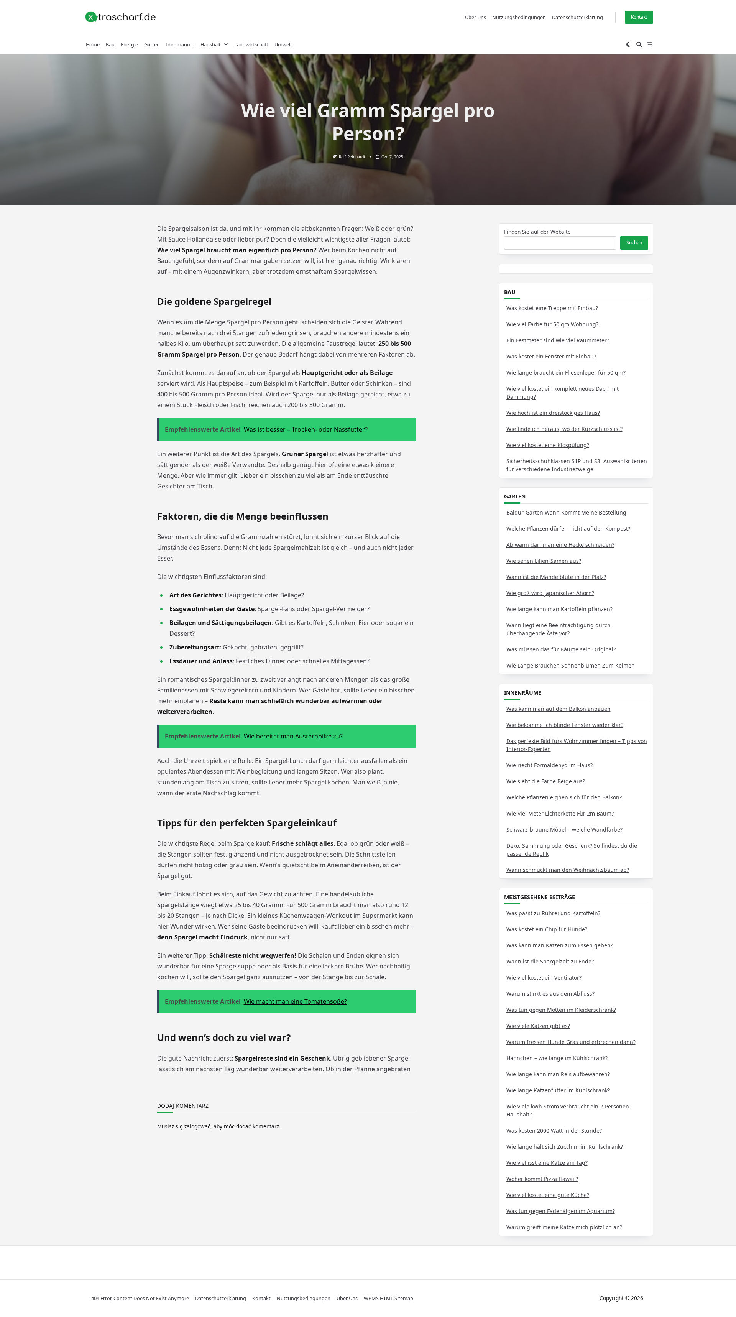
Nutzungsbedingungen (519, 17)
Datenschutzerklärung (577, 17)
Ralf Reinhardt (352, 156)
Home (93, 44)
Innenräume (180, 44)
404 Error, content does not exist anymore (140, 1298)
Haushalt (210, 44)
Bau (110, 44)
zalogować (197, 1126)
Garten (152, 44)
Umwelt (283, 44)
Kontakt (639, 17)
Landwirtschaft (251, 44)
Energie (129, 44)
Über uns (475, 17)
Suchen (634, 242)
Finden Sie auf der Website (537, 231)
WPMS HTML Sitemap (388, 1298)
